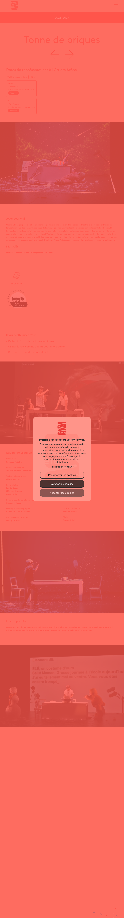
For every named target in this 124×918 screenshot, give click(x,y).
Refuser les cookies (62, 484)
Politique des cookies (62, 466)
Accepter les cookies (62, 492)
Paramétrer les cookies (62, 475)
